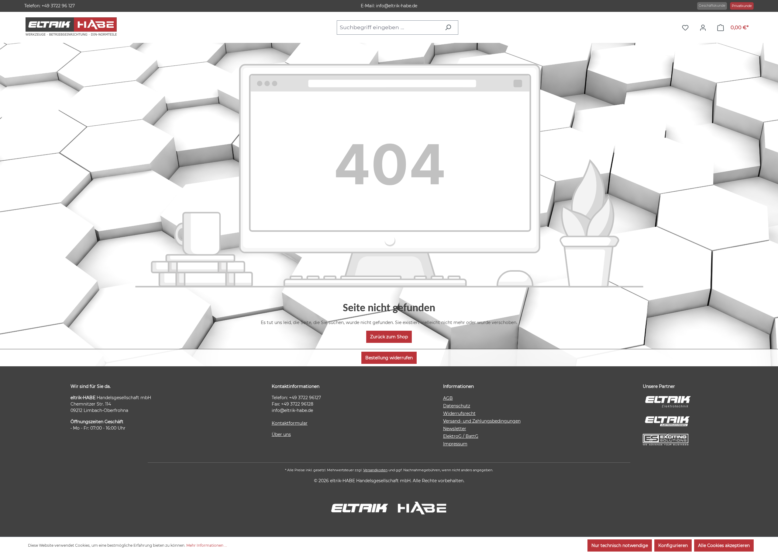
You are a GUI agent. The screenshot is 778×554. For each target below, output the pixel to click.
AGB (448, 398)
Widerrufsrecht (459, 413)
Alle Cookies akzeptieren (724, 545)
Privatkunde (742, 6)
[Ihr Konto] (704, 28)
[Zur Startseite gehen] (71, 26)
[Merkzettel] (687, 28)
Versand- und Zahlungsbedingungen (482, 421)
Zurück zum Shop (389, 337)
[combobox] (389, 27)
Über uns (281, 434)
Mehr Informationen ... (206, 545)
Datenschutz (456, 406)
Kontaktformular (290, 423)
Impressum (455, 444)
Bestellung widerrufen (389, 358)
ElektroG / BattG (460, 436)
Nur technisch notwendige (619, 545)
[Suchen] (449, 27)
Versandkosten (375, 470)
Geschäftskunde (712, 5)
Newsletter (454, 428)
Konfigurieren (673, 545)
